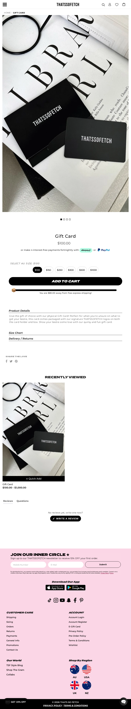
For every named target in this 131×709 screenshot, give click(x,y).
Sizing (9, 622)
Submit (103, 564)
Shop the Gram (15, 669)
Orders (10, 626)
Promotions (12, 645)
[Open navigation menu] (4, 4)
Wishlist (73, 645)
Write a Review (68, 519)
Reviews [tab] (8, 501)
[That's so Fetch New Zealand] (87, 685)
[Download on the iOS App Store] (55, 589)
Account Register (78, 622)
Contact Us (12, 650)
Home (7, 13)
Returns (10, 631)
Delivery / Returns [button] (21, 338)
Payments (11, 636)
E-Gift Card (74, 626)
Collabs (10, 674)
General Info (12, 640)
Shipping (11, 617)
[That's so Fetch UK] (75, 685)
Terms (111, 573)
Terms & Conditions (79, 640)
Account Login (76, 617)
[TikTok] (49, 601)
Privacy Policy (76, 631)
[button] (109, 4)
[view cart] (123, 4)
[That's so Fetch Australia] (75, 669)
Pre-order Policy (77, 636)
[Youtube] (62, 601)
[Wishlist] (116, 4)
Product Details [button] (19, 310)
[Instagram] (56, 601)
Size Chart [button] (16, 332)
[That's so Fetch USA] (87, 669)
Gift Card (19, 13)
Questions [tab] (22, 501)
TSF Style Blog (14, 665)
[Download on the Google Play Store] (75, 589)
